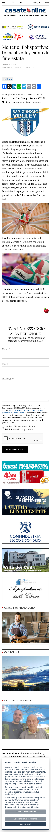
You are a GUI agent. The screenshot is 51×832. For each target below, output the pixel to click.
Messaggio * (8, 378)
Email (5, 364)
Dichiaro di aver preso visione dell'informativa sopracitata (19, 428)
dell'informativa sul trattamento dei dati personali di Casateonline (22, 411)
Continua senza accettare (25, 811)
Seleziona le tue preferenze (25, 819)
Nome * (6, 349)
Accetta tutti (25, 824)
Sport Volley (9, 64)
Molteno (7, 79)
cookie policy (35, 784)
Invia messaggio (14, 449)
